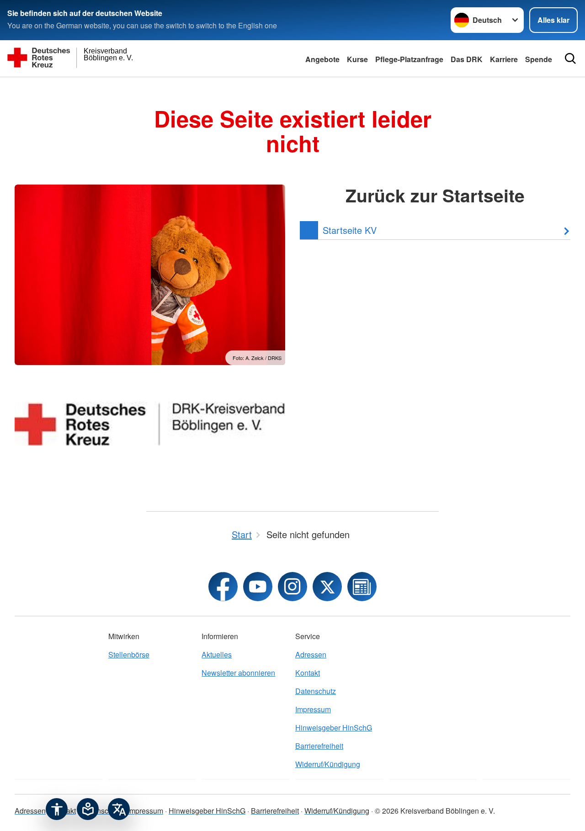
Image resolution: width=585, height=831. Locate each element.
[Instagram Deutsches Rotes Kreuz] (292, 586)
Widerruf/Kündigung (327, 764)
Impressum (313, 709)
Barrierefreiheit (319, 746)
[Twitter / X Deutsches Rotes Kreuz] (327, 586)
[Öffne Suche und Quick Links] (570, 58)
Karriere (504, 59)
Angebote (322, 59)
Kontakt (307, 672)
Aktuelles (217, 654)
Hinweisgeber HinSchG (333, 727)
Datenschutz (315, 691)
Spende (538, 59)
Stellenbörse (128, 654)
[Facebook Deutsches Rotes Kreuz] (223, 586)
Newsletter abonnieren (238, 672)
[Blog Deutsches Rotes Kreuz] (362, 586)
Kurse (357, 59)
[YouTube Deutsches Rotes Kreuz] (257, 586)
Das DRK (467, 59)
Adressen (310, 654)
